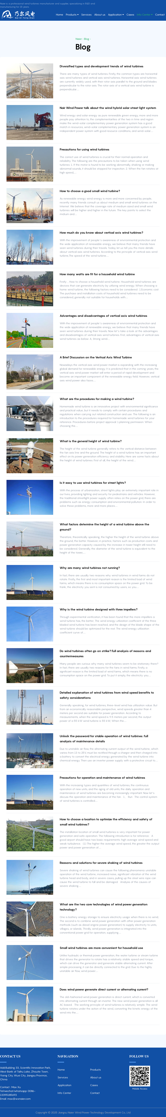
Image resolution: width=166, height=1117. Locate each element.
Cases (130, 14)
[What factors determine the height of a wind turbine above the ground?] (29, 538)
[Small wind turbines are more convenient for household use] (29, 962)
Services (86, 14)
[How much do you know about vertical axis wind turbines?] (29, 247)
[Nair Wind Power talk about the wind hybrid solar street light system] (29, 122)
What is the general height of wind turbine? (91, 441)
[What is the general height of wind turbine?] (29, 455)
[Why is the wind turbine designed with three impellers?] (29, 624)
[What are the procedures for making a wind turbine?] (29, 413)
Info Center (143, 14)
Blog (86, 38)
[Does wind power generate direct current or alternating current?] (29, 1004)
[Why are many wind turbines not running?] (29, 582)
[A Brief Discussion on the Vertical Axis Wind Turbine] (29, 371)
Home (59, 14)
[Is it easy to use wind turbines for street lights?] (29, 497)
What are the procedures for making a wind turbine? (97, 399)
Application (115, 14)
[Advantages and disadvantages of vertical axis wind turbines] (29, 330)
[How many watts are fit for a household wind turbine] (29, 288)
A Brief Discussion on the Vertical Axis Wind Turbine (96, 357)
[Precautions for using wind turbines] (29, 164)
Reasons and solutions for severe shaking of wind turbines (101, 862)
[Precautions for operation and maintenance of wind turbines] (29, 792)
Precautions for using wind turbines (84, 149)
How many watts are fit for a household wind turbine (97, 274)
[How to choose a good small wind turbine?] (29, 205)
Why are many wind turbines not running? (90, 568)
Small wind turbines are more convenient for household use (101, 948)
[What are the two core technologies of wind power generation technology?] (29, 918)
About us (99, 14)
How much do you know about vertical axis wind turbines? (101, 232)
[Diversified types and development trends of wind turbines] (29, 80)
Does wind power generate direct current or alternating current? (104, 989)
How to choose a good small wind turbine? (90, 191)
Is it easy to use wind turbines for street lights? (93, 482)
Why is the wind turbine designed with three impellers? (98, 609)
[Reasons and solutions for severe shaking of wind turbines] (29, 877)
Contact (160, 14)
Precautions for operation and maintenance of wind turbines (102, 777)
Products (71, 14)
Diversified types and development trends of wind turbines (101, 66)
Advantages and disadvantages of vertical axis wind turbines (103, 315)
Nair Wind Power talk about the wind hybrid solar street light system (108, 108)
